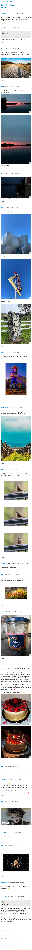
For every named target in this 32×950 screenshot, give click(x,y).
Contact (18, 949)
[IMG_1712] (16, 68)
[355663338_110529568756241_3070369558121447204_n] (16, 742)
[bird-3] (16, 542)
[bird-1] (16, 490)
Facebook (28, 949)
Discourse (9, 945)
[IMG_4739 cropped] (16, 103)
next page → (12, 930)
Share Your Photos (8, 5)
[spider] (16, 863)
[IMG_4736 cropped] (16, 139)
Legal (22, 949)
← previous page (5, 930)
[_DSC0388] (16, 379)
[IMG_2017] (16, 324)
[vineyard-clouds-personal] (16, 438)
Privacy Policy (4, 941)
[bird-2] (16, 516)
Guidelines (14, 938)
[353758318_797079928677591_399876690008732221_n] (16, 709)
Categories (7, 938)
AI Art (17, 567)
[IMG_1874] (16, 279)
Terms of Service (22, 938)
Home (2, 938)
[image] (16, 635)
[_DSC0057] (16, 593)
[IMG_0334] (16, 234)
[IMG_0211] (16, 187)
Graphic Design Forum (6, 1)
